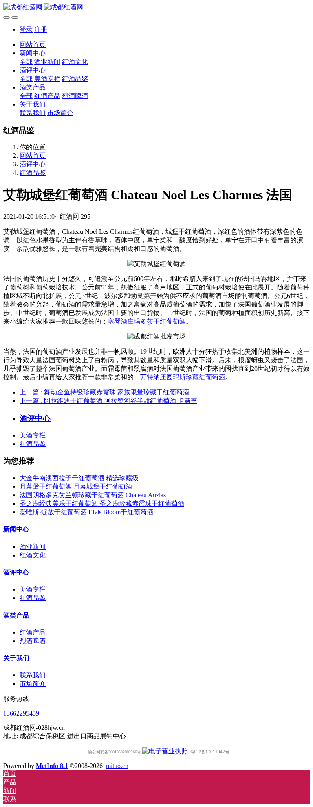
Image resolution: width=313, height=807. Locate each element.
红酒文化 (33, 555)
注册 (40, 29)
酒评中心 (33, 164)
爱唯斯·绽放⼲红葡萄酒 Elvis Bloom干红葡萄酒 (86, 512)
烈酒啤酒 (33, 640)
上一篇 (104, 392)
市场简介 (33, 683)
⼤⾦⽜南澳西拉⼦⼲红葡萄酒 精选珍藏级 (79, 477)
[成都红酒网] (156, 7)
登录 (26, 29)
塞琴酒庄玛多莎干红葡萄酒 (147, 321)
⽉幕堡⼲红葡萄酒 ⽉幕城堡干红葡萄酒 (76, 486)
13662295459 (21, 713)
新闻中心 (16, 529)
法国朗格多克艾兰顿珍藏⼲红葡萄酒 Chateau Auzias (93, 495)
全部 (26, 61)
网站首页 (33, 44)
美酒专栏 (33, 435)
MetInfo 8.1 (52, 765)
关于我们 (16, 658)
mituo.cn (117, 765)
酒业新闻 (33, 546)
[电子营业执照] (165, 751)
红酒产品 (33, 632)
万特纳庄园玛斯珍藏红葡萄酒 (182, 377)
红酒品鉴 (33, 172)
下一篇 (108, 400)
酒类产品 (16, 615)
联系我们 (33, 675)
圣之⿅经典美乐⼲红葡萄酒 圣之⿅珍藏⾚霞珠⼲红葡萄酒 (102, 503)
